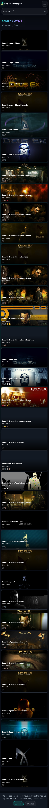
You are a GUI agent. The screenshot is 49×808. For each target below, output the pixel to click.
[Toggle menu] (44, 4)
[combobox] (23, 11)
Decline (30, 804)
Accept (18, 804)
